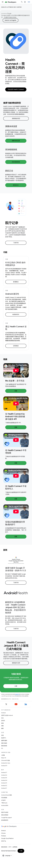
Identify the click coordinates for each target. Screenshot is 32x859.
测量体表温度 (11, 126)
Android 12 (4, 785)
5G (2, 748)
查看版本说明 (16, 663)
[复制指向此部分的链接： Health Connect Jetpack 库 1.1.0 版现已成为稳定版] (24, 649)
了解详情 (16, 243)
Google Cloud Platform (7, 838)
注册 (16, 686)
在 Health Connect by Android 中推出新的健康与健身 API (15, 416)
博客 (2, 726)
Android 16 (4, 775)
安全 (2, 718)
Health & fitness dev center (11, 7)
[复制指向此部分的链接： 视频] (9, 359)
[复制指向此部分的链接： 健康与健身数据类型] (23, 103)
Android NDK (4, 805)
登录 (29, 2)
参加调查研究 (4, 820)
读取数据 (16, 346)
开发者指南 (4, 797)
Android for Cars (5, 763)
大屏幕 (3, 755)
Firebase (3, 836)
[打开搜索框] (22, 2)
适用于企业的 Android (7, 715)
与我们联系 (16, 674)
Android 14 (4, 780)
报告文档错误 (4, 815)
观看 (16, 391)
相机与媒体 (4, 743)
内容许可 (17, 694)
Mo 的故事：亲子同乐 (14, 381)
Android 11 (4, 788)
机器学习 (3, 738)
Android (3, 712)
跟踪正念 (9, 171)
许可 (10, 847)
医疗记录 (11, 223)
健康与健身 (4, 740)
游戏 (2, 735)
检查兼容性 (15, 314)
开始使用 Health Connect (16, 89)
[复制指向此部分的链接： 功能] (9, 252)
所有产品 (3, 841)
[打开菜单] (2, 2)
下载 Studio (4, 803)
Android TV (4, 765)
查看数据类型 (16, 118)
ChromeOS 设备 (5, 760)
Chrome (3, 833)
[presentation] (16, 103)
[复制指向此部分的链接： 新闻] (9, 550)
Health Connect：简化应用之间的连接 (15, 65)
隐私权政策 (4, 745)
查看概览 (16, 282)
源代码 (3, 720)
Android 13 (4, 783)
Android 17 (4, 772)
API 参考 (3, 800)
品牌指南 (15, 847)
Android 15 (4, 777)
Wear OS (3, 758)
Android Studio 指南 (6, 795)
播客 (2, 728)
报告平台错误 (4, 812)
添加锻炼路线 (11, 149)
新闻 (2, 723)
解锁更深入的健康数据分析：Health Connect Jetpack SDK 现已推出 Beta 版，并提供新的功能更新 (15, 607)
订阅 (21, 851)
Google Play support (6, 817)
